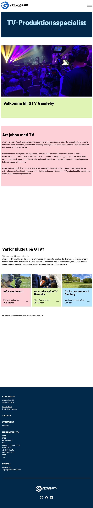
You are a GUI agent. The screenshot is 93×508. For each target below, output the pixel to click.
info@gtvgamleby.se (9, 409)
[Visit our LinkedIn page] (51, 497)
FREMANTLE (6, 448)
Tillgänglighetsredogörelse (11, 470)
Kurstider (5, 425)
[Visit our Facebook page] (46, 497)
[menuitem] (46, 416)
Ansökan (6, 416)
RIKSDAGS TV (7, 440)
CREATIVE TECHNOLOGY (11, 445)
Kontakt (6, 464)
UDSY (4, 436)
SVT (3, 443)
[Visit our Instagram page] (41, 497)
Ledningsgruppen (10, 432)
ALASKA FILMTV (8, 450)
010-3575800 (7, 407)
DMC (4, 455)
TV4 (3, 457)
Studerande (8, 422)
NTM (4, 438)
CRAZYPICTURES (8, 452)
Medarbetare (6, 467)
